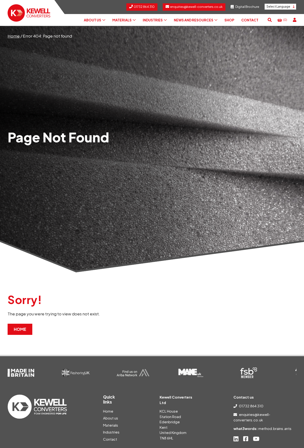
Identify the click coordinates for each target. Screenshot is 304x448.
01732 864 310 (251, 406)
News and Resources (193, 20)
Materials (122, 20)
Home (14, 36)
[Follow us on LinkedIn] (235, 439)
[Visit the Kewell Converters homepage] (29, 13)
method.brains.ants (274, 428)
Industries (153, 20)
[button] (270, 20)
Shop (229, 20)
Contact (249, 20)
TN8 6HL (166, 438)
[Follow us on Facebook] (245, 439)
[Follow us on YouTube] (256, 439)
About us (92, 20)
